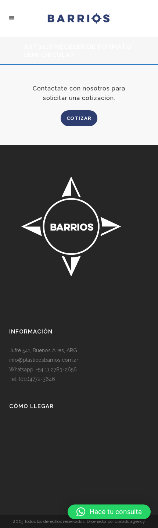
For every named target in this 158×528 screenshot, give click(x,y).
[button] (109, 511)
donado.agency (130, 521)
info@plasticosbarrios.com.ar (43, 360)
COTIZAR (79, 118)
